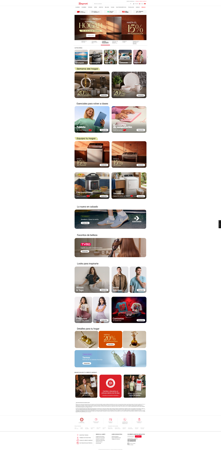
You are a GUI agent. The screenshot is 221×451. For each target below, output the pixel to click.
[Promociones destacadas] (110, 39)
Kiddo (92, 428)
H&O (75, 427)
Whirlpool (104, 427)
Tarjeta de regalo (130, 1)
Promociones (98, 443)
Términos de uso (99, 441)
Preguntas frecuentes (100, 436)
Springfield (87, 428)
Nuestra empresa (115, 436)
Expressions (93, 427)
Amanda (86, 427)
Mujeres (78, 7)
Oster (103, 428)
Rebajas (143, 7)
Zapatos (101, 7)
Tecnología (131, 7)
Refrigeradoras (130, 428)
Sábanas (124, 428)
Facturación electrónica (85, 443)
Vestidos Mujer (110, 428)
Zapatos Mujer (117, 427)
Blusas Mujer (110, 427)
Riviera (98, 428)
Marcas (138, 7)
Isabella (81, 427)
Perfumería (142, 427)
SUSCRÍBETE (138, 436)
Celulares (136, 428)
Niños (95, 7)
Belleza (107, 7)
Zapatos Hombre (117, 428)
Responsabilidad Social (116, 437)
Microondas (130, 427)
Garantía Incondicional (100, 439)
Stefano (81, 428)
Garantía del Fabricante (100, 440)
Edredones (124, 427)
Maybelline (137, 406)
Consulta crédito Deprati (140, 1)
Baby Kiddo (98, 427)
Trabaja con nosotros (85, 437)
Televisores (136, 427)
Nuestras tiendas (83, 435)
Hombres (84, 7)
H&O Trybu (76, 428)
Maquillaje (142, 428)
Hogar (112, 7)
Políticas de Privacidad (100, 437)
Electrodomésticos (121, 7)
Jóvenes (90, 7)
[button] (147, 57)
